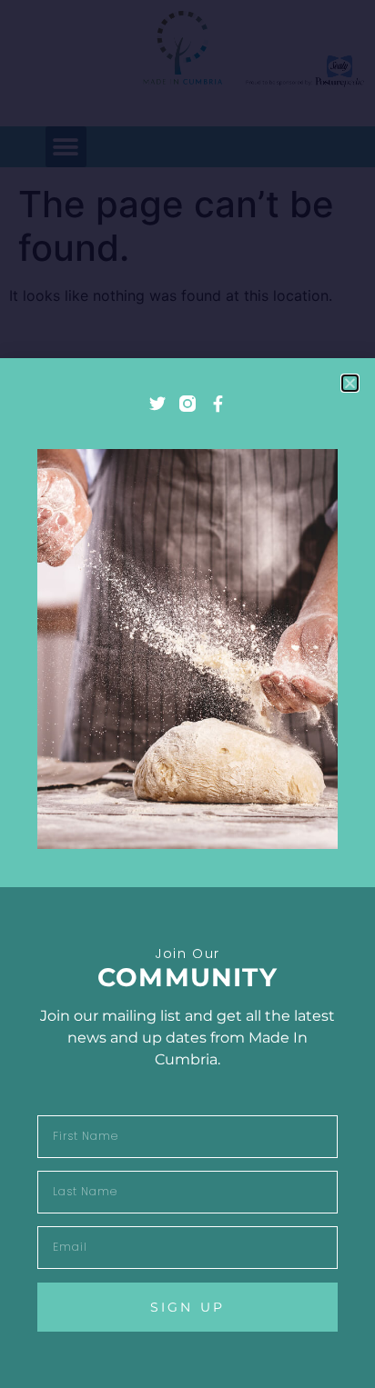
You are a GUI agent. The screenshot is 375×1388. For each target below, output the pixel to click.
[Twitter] (157, 403)
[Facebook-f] (217, 403)
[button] (350, 383)
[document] (187, 694)
